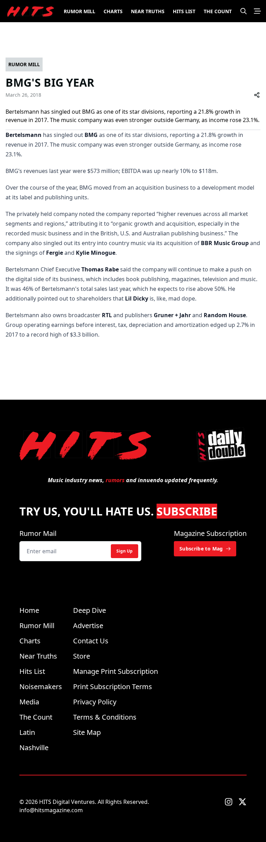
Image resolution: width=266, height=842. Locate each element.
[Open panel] (257, 11)
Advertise (88, 625)
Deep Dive (89, 610)
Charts (113, 11)
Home (29, 610)
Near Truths (148, 11)
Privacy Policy (94, 701)
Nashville (33, 747)
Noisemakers (40, 686)
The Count (218, 11)
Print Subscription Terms (112, 686)
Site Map (87, 732)
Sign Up (124, 551)
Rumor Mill (79, 11)
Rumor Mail (37, 533)
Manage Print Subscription (115, 671)
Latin (27, 732)
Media (29, 701)
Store (81, 656)
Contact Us (90, 640)
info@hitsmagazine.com (51, 810)
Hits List (184, 11)
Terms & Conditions (104, 717)
